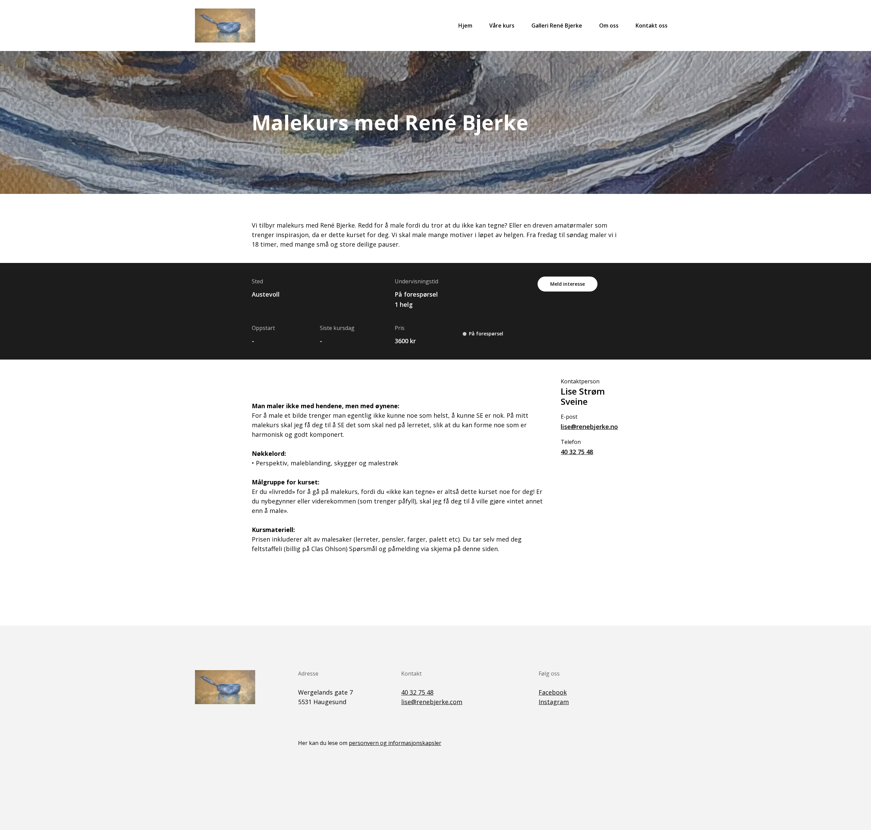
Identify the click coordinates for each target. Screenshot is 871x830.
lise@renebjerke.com (431, 702)
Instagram (554, 702)
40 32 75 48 (577, 452)
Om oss (609, 25)
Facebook (553, 692)
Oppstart (263, 328)
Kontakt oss (652, 25)
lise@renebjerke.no (589, 426)
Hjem (465, 25)
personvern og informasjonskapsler (395, 743)
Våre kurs (501, 25)
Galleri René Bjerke (556, 25)
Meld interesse (567, 284)
